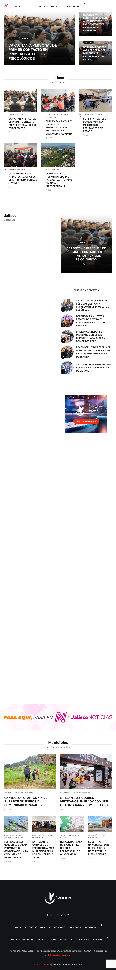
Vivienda (21, 170)
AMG (54, 170)
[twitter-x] (54, 915)
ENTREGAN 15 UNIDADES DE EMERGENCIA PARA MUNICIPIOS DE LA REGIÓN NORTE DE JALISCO (43, 849)
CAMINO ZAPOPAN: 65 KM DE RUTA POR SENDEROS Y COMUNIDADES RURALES (25, 801)
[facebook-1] (48, 915)
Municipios (18, 793)
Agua (48, 170)
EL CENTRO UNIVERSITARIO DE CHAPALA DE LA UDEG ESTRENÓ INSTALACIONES (98, 848)
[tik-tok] (61, 915)
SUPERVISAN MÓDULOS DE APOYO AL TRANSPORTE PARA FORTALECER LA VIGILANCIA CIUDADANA (95, 22)
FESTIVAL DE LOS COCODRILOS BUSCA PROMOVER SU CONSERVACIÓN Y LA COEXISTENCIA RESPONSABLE (16, 849)
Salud (25, 39)
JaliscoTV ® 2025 (42, 964)
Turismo (29, 793)
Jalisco (13, 39)
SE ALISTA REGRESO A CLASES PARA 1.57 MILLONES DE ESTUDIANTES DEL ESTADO (94, 53)
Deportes (64, 793)
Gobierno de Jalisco (42, 835)
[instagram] (68, 915)
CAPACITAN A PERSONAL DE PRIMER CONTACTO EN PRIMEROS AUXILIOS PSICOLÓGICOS (32, 52)
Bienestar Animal (12, 835)
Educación (88, 115)
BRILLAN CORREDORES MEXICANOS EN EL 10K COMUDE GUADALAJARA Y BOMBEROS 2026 (86, 801)
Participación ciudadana (92, 243)
